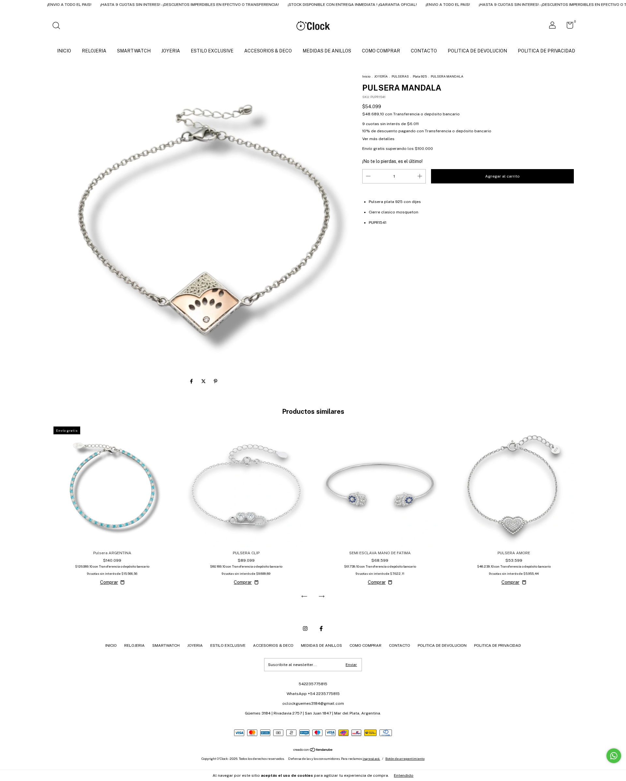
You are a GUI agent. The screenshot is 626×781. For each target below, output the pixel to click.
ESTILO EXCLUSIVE (212, 50)
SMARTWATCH (134, 50)
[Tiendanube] (313, 750)
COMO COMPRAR (381, 50)
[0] (567, 26)
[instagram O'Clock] (305, 628)
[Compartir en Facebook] (192, 381)
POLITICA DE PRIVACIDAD (546, 50)
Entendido (403, 775)
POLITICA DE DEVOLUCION (477, 50)
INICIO (64, 50)
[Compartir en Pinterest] (215, 381)
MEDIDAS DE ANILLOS (327, 50)
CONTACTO (424, 50)
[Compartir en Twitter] (204, 381)
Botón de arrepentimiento (405, 758)
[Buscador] (58, 26)
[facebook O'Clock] (321, 628)
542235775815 (313, 684)
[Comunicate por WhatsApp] (613, 755)
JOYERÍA (381, 76)
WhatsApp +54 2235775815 (313, 693)
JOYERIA (170, 50)
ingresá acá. (371, 758)
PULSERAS (400, 76)
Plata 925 (420, 76)
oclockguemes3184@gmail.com (313, 703)
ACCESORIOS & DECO (268, 50)
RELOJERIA (94, 50)
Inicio (366, 76)
